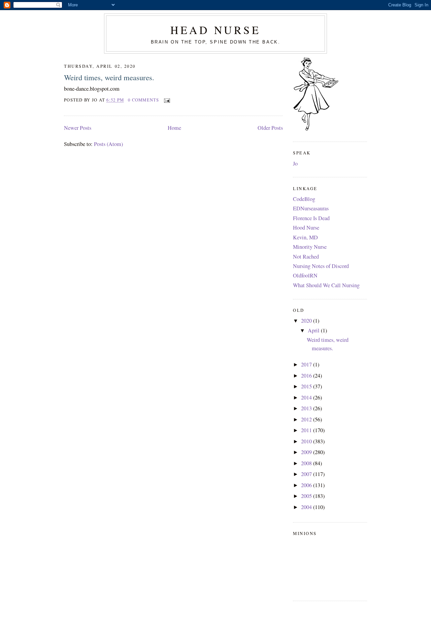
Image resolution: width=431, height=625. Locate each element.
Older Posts (270, 127)
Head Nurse (215, 30)
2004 (307, 507)
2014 (307, 397)
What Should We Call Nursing (326, 285)
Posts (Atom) (108, 144)
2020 (307, 320)
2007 (307, 474)
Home (174, 127)
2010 (307, 441)
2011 (307, 430)
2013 (307, 408)
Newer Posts (77, 127)
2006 (307, 485)
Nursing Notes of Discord (321, 266)
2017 (307, 364)
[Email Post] (166, 100)
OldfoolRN (305, 275)
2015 (307, 386)
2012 (307, 419)
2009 (307, 452)
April (314, 330)
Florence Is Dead (311, 218)
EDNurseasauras (311, 208)
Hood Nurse (306, 227)
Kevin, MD (305, 237)
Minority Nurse (310, 246)
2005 (307, 496)
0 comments (143, 100)
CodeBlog (304, 199)
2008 (307, 463)
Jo (295, 163)
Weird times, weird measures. (109, 77)
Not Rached (306, 256)
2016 (307, 375)
